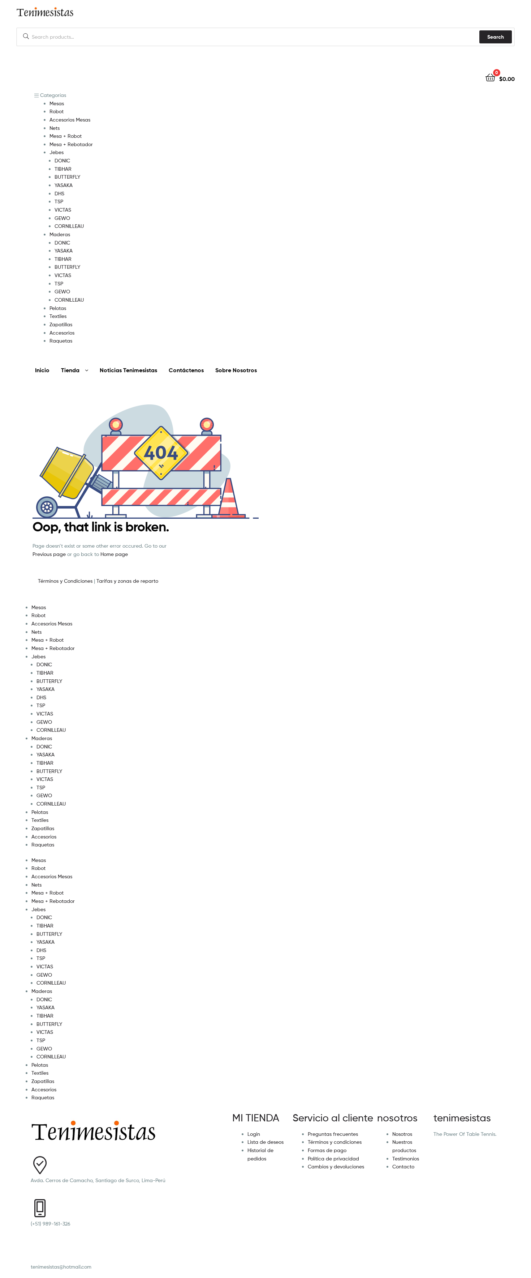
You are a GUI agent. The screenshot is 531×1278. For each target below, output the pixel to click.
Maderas (41, 738)
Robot (38, 615)
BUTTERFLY (49, 681)
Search (495, 37)
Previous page (49, 554)
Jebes (38, 656)
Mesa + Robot (47, 640)
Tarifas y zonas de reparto (127, 581)
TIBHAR (44, 673)
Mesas (38, 607)
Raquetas (42, 844)
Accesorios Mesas (51, 623)
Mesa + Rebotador (53, 648)
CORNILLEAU (51, 730)
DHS (41, 697)
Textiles (39, 820)
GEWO (44, 722)
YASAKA (45, 689)
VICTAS (44, 713)
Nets (36, 632)
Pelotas (39, 812)
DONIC (44, 664)
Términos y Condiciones (66, 581)
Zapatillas (42, 828)
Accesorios (43, 836)
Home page (114, 554)
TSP (40, 705)
